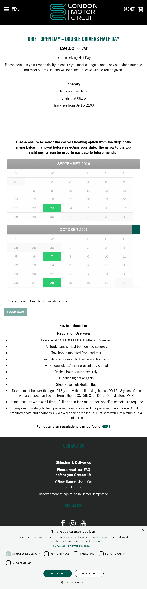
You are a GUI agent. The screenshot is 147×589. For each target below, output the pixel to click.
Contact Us (82, 474)
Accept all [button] (58, 573)
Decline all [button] (89, 573)
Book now (15, 312)
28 (52, 283)
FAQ (87, 469)
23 (52, 208)
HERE (106, 426)
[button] (73, 546)
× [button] (142, 530)
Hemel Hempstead (95, 494)
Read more (94, 540)
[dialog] (73, 557)
